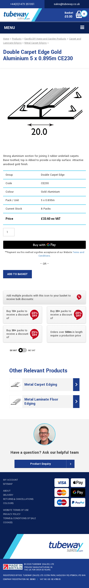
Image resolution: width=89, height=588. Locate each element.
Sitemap (7, 484)
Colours (8, 503)
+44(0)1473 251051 (22, 4)
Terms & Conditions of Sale (19, 518)
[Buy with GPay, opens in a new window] (44, 245)
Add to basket (17, 274)
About (7, 490)
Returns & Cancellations (18, 499)
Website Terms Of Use (16, 510)
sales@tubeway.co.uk (67, 4)
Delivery (8, 495)
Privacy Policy (11, 514)
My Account (10, 479)
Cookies (7, 522)
